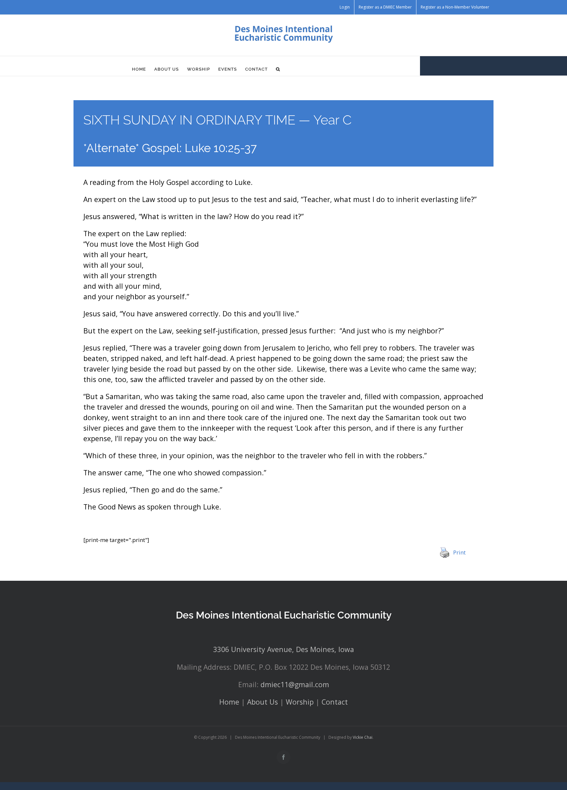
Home (229, 702)
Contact (335, 702)
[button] (278, 69)
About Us (262, 702)
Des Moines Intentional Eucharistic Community (283, 615)
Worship (300, 702)
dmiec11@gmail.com (295, 684)
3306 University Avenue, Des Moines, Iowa (283, 649)
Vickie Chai (362, 737)
